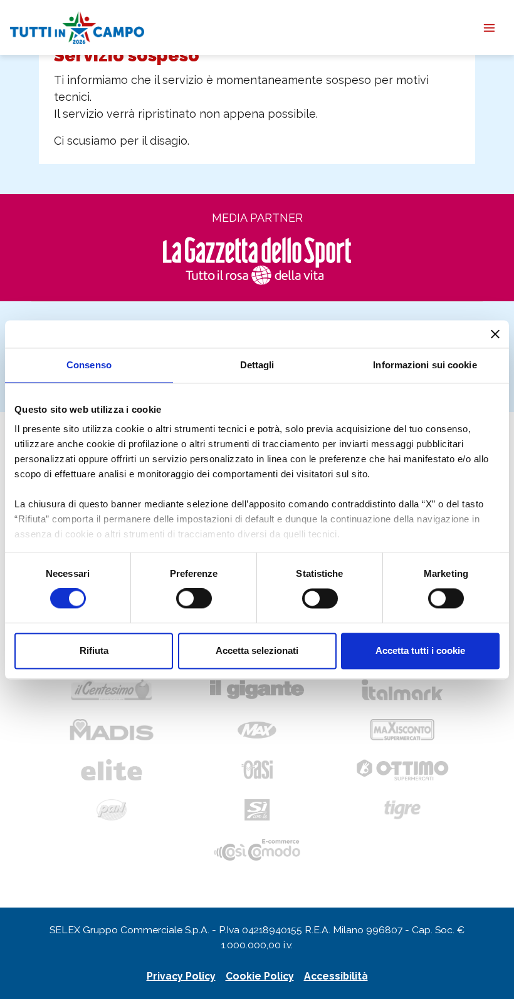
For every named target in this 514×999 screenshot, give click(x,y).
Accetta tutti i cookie (420, 650)
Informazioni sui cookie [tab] (424, 365)
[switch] (194, 599)
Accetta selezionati (257, 650)
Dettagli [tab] (257, 365)
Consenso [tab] (89, 365)
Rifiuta (94, 650)
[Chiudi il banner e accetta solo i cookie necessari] (495, 333)
